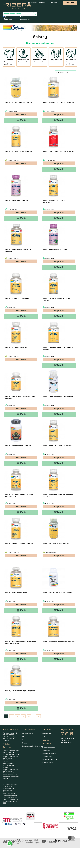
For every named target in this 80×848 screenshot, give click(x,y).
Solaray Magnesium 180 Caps (16, 592)
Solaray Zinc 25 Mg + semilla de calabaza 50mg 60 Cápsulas (20, 642)
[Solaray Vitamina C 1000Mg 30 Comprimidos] (53, 185)
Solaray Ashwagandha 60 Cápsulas (18, 445)
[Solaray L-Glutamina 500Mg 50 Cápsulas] (53, 381)
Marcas (54, 3)
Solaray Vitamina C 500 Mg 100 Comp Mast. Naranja (19, 495)
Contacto (42, 3)
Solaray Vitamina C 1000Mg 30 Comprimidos (54, 201)
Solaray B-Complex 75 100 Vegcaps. (18, 298)
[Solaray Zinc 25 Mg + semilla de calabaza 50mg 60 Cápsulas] (16, 626)
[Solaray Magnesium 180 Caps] (16, 577)
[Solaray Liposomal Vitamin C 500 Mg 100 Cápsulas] (53, 332)
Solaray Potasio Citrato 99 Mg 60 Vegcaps (58, 592)
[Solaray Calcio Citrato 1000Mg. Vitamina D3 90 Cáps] (16, 381)
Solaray (40, 36)
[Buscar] (35, 14)
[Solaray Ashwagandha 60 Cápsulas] (16, 430)
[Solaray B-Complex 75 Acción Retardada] (16, 283)
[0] (4, 19)
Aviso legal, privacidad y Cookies (40, 842)
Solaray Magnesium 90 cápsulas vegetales (58, 641)
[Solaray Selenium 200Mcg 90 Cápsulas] (53, 430)
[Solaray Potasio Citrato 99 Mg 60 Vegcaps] (53, 577)
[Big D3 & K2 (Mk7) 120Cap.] (16, 87)
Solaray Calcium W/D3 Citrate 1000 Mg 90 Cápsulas (20, 397)
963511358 (32, 3)
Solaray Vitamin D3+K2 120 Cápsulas (18, 102)
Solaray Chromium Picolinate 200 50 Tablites (56, 299)
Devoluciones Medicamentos (32, 746)
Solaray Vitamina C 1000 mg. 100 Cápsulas (58, 102)
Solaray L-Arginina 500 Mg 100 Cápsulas (20, 690)
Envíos (24, 743)
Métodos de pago (28, 737)
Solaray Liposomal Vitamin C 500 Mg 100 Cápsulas (58, 348)
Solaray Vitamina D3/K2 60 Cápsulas (18, 151)
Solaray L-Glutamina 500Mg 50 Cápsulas (58, 396)
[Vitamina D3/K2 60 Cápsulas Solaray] (16, 136)
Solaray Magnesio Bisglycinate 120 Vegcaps (18, 250)
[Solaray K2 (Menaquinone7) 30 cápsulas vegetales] (53, 479)
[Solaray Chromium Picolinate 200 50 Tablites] (53, 283)
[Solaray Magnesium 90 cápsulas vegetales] (53, 626)
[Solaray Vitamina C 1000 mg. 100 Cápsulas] (53, 87)
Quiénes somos (27, 734)
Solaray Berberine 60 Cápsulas (16, 200)
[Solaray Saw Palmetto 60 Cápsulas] (53, 234)
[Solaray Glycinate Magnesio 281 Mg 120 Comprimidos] (16, 234)
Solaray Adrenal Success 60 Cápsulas (19, 543)
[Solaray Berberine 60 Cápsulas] (16, 185)
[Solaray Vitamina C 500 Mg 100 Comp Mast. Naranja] (16, 479)
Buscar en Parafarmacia (7, 18)
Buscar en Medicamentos (25, 18)
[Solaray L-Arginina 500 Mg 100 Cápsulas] (16, 675)
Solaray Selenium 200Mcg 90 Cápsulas (57, 445)
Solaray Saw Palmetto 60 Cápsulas (55, 249)
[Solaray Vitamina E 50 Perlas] (16, 332)
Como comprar (27, 740)
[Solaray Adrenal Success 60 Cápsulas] (16, 528)
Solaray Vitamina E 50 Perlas (16, 347)
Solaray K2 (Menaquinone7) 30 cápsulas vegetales (58, 495)
